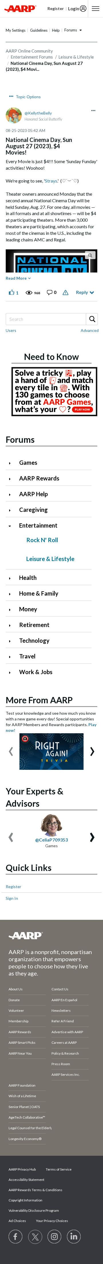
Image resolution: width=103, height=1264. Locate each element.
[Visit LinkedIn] (74, 1237)
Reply (82, 292)
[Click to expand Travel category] (12, 656)
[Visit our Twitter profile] (35, 1237)
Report (66, 292)
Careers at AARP (64, 1042)
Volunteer (16, 1010)
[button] (93, 110)
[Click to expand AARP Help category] (12, 494)
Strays (51, 180)
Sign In (12, 898)
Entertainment (38, 525)
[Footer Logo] (51, 935)
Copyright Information (25, 1200)
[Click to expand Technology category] (12, 641)
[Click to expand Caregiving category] (12, 510)
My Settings (15, 30)
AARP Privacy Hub (22, 1169)
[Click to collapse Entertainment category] (12, 526)
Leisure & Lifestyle (50, 558)
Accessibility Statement (26, 1179)
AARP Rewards (39, 478)
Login (73, 8)
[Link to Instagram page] (54, 1237)
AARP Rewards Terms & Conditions (35, 1190)
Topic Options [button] (28, 97)
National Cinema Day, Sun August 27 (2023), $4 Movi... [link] (44, 66)
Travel (27, 656)
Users (11, 330)
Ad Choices (17, 1221)
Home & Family (38, 593)
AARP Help (33, 493)
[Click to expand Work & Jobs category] (12, 672)
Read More (16, 278)
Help (56, 30)
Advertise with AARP (67, 1032)
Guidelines (38, 30)
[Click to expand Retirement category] (12, 625)
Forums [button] (70, 30)
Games (28, 462)
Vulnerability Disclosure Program (34, 1210)
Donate (14, 1000)
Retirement (34, 624)
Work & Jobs (35, 671)
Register (13, 886)
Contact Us (60, 989)
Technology (34, 640)
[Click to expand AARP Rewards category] (12, 478)
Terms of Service (59, 1169)
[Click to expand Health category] (12, 578)
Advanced (90, 330)
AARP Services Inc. (66, 1074)
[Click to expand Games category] (12, 463)
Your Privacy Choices (52, 1221)
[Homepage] (20, 8)
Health (28, 577)
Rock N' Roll (42, 539)
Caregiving (33, 509)
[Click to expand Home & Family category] (12, 594)
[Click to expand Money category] (12, 609)
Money (28, 609)
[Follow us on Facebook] (16, 1237)
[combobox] (51, 319)
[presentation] (11, 748)
